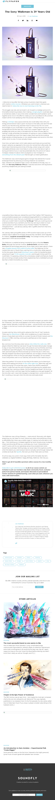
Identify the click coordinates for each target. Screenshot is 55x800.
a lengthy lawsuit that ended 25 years (19, 248)
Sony (48, 561)
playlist (40, 561)
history (28, 557)
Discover (27, 6)
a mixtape (10, 122)
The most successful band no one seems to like (22, 643)
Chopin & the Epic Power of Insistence (19, 695)
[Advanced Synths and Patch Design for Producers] (27, 514)
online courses (16, 104)
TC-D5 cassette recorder (22, 254)
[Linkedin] (27, 20)
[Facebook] (18, 20)
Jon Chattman (33, 16)
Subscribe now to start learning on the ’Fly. (27, 106)
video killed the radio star (38, 344)
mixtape (19, 561)
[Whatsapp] (32, 20)
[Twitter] (23, 20)
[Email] (37, 20)
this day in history (9, 564)
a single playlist (37, 112)
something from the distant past (13, 155)
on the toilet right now (30, 363)
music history (29, 561)
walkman (21, 564)
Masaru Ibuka (8, 561)
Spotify (19, 452)
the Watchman (14, 334)
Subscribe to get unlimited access (13, 468)
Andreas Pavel (8, 557)
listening (37, 557)
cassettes (19, 557)
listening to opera (28, 252)
